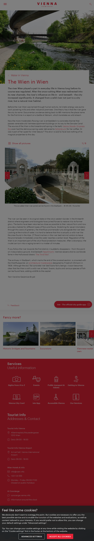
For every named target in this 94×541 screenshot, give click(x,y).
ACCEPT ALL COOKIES (60, 536)
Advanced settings (31, 536)
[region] (47, 523)
